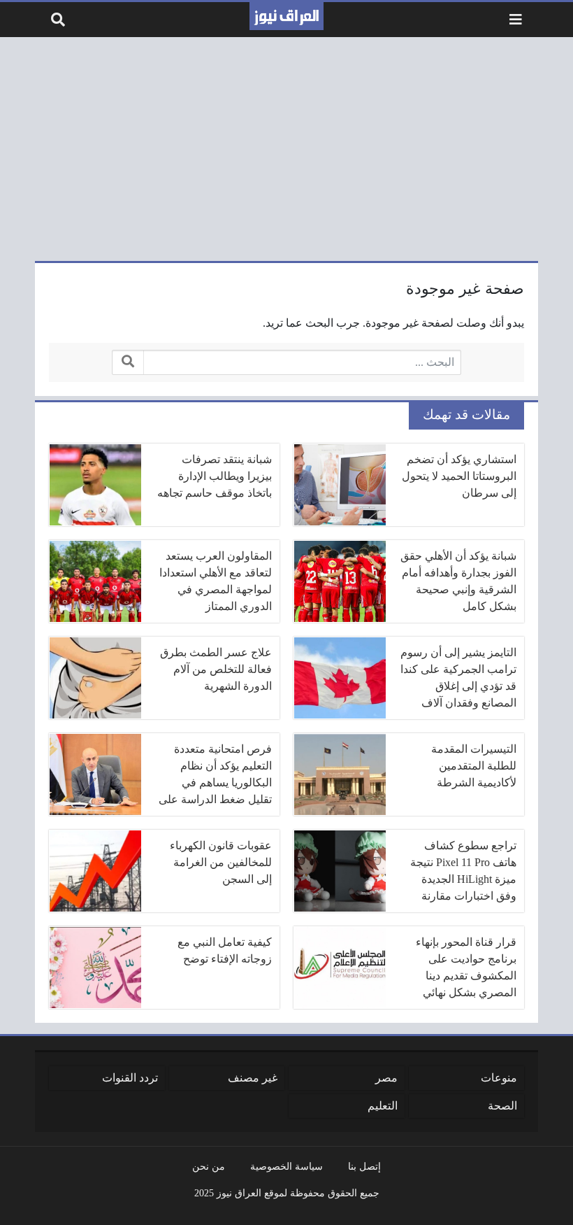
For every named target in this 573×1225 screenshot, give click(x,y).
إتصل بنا (364, 1166)
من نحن (208, 1166)
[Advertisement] (286, 149)
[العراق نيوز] (286, 16)
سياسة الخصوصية (286, 1166)
